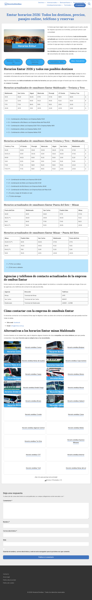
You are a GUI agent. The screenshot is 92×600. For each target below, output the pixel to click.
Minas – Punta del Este (77, 61)
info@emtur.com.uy (17, 326)
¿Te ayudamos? (79, 5)
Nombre (6, 522)
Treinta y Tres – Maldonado (35, 62)
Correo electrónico (10, 531)
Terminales (67, 5)
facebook (17, 322)
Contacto (6, 574)
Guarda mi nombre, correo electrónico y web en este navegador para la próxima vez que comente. (36, 551)
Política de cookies (8, 583)
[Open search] (89, 4)
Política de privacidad (9, 580)
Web (4, 540)
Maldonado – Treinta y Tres (13, 62)
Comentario (7, 500)
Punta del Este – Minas (56, 62)
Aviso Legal (6, 577)
